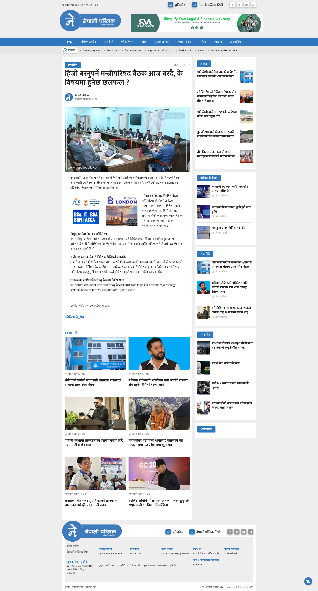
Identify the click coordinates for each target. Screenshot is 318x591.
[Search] (253, 4)
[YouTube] (246, 4)
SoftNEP (249, 587)
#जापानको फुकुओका (91, 50)
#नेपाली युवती (112, 50)
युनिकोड (173, 565)
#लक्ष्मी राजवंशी (184, 50)
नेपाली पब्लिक (82, 96)
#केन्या (201, 50)
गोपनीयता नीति (77, 587)
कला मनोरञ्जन (185, 41)
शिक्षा (203, 41)
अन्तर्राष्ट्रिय (235, 41)
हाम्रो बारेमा (73, 546)
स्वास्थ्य (218, 41)
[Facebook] (232, 4)
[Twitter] (239, 4)
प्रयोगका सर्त (91, 587)
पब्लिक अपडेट (88, 41)
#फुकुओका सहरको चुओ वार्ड (160, 50)
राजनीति (108, 41)
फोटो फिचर (127, 41)
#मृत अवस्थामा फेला (133, 50)
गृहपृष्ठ (69, 41)
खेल (144, 41)
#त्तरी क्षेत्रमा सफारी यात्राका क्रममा (224, 50)
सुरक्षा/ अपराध (162, 41)
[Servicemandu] (195, 33)
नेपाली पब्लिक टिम (77, 552)
